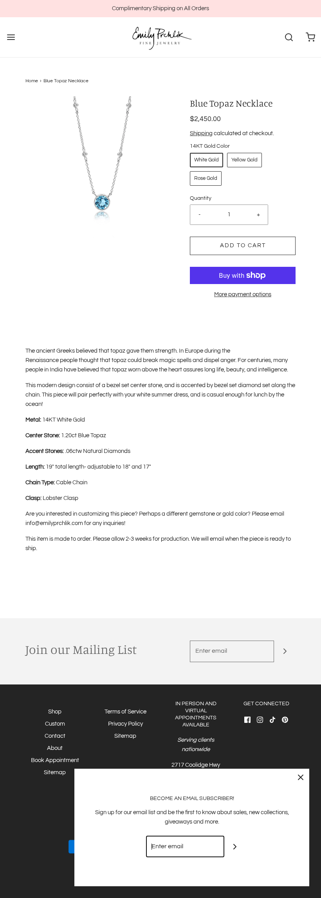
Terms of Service (125, 712)
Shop (54, 712)
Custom (55, 724)
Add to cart (243, 245)
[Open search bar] (288, 37)
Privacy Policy (125, 724)
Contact (55, 736)
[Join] (285, 651)
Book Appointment (55, 760)
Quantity (200, 198)
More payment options (242, 294)
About (55, 748)
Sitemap (55, 772)
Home (31, 80)
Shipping (201, 133)
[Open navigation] (11, 37)
